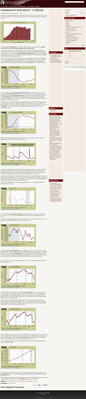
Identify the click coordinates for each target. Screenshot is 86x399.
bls (18, 381)
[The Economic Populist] (2, 3)
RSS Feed (37, 6)
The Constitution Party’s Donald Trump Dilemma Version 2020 (55, 56)
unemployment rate (12, 381)
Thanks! (67, 24)
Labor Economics (13, 6)
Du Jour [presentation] (73, 67)
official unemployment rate (31, 15)
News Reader (31, 6)
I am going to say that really (72, 38)
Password (67, 12)
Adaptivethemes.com (48, 397)
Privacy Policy (43, 394)
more (83, 45)
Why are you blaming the (71, 40)
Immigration (68, 42)
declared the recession (22, 94)
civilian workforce (16, 374)
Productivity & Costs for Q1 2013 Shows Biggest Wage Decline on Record (55, 199)
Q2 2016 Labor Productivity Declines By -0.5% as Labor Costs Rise (56, 184)
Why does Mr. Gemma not (71, 37)
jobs (7, 381)
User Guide (53, 110)
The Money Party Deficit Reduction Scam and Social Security (55, 118)
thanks (67, 22)
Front (2, 6)
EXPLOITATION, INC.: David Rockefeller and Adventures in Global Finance (56, 139)
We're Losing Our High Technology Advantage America (55, 132)
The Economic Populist (15, 2)
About (6, 6)
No (70, 55)
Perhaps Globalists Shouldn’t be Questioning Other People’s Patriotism (56, 61)
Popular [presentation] (67, 67)
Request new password (70, 15)
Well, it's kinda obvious (71, 30)
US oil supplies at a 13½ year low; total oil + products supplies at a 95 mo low (56, 156)
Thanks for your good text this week (74, 33)
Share (41, 385)
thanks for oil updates (70, 28)
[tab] (67, 67)
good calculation (69, 20)
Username (67, 10)
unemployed (29, 381)
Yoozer (67, 32)
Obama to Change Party (55, 135)
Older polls (67, 61)
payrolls (34, 381)
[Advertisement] (55, 29)
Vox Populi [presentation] (80, 67)
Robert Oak (8, 13)
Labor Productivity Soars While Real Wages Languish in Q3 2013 (55, 195)
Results (66, 63)
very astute (68, 25)
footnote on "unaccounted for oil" (73, 27)
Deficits (67, 43)
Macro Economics (22, 6)
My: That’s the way (70, 35)
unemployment (23, 381)
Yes (70, 53)
